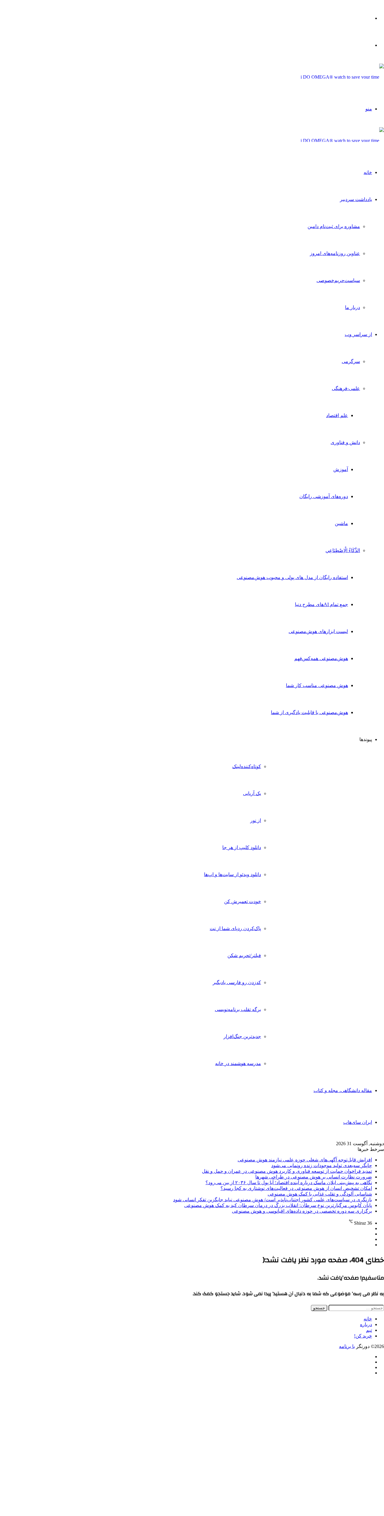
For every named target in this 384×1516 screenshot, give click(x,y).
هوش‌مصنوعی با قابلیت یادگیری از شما (309, 712)
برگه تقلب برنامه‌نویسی (238, 1009)
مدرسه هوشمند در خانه (238, 1063)
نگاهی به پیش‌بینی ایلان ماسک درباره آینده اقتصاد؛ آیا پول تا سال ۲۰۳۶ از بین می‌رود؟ (289, 1182)
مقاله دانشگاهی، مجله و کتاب (343, 1090)
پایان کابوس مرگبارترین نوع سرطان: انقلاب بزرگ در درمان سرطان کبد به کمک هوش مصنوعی (278, 1205)
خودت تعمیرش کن (242, 901)
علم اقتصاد (337, 415)
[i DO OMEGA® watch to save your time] (342, 77)
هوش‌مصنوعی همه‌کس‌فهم (321, 658)
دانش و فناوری (345, 442)
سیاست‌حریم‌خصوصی (338, 280)
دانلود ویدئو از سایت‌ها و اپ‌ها (232, 874)
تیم (369, 1330)
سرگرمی (351, 361)
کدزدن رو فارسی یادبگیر (237, 982)
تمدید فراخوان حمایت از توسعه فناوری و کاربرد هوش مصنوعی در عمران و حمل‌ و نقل (287, 1171)
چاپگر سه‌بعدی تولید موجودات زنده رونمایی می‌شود (321, 1165)
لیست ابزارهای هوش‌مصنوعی (318, 631)
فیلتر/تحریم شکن (244, 955)
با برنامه (347, 1346)
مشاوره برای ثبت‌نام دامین (334, 226)
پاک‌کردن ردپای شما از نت (235, 928)
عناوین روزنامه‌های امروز (335, 253)
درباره (366, 1324)
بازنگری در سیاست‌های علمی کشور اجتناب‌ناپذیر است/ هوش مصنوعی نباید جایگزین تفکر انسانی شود (272, 1199)
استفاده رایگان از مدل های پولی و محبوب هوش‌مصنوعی (292, 577)
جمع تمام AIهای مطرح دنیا (321, 604)
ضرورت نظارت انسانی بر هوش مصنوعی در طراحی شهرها (313, 1176)
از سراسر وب (358, 334)
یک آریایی (252, 793)
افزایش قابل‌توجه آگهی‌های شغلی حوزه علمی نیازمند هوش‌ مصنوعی (305, 1159)
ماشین (341, 523)
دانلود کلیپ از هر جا (241, 847)
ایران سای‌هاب (357, 1122)
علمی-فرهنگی (346, 388)
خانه (368, 172)
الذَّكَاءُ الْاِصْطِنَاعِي (343, 550)
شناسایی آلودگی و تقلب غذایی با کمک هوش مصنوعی (320, 1193)
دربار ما (352, 307)
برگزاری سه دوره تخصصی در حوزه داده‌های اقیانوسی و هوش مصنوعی (302, 1211)
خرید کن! (363, 1335)
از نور (255, 820)
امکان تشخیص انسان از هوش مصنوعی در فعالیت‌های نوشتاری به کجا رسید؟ (296, 1188)
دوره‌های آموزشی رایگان (323, 496)
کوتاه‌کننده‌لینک (246, 766)
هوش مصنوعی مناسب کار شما (317, 685)
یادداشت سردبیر (356, 199)
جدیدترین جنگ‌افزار (242, 1036)
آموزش (340, 469)
